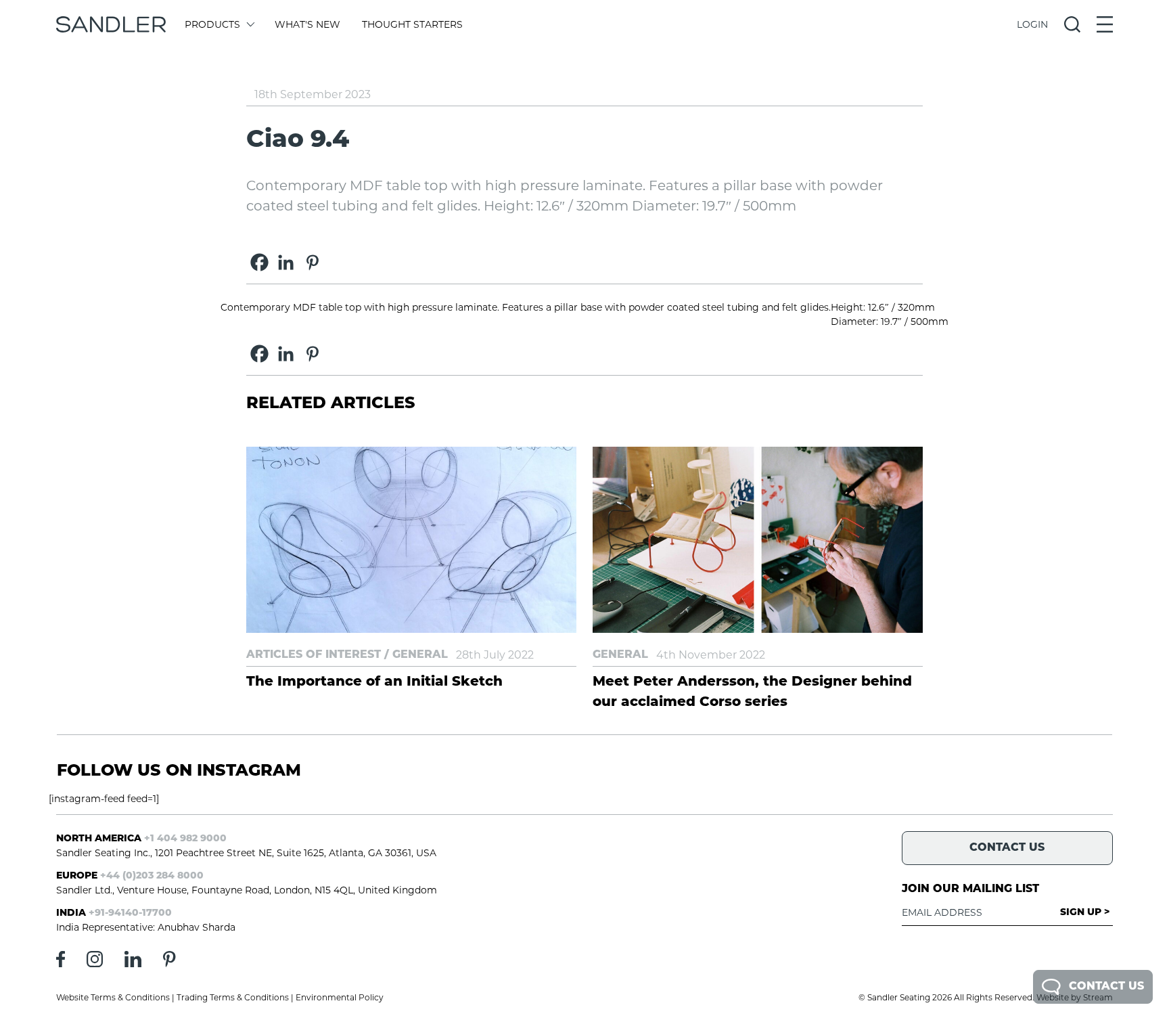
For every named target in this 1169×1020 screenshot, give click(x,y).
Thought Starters (412, 24)
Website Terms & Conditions (113, 997)
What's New (307, 24)
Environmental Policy (340, 997)
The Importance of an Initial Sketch (374, 682)
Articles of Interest (313, 655)
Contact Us (1106, 986)
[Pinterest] (312, 262)
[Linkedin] (286, 262)
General (420, 655)
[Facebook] (259, 262)
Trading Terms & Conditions (233, 997)
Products (212, 24)
